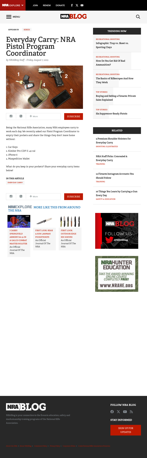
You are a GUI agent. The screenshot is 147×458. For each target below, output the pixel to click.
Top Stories (101, 92)
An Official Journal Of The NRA (17, 250)
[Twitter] (77, 2)
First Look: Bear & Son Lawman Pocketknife (44, 233)
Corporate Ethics (69, 446)
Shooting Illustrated (107, 146)
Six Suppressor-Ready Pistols (111, 113)
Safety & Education (105, 199)
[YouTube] (82, 2)
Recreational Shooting (108, 39)
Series (27, 30)
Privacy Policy (55, 446)
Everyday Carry (15, 183)
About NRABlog (25, 446)
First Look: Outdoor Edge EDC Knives (68, 233)
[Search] (138, 17)
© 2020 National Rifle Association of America (94, 446)
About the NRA (11, 446)
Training (100, 164)
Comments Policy (40, 446)
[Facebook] (71, 2)
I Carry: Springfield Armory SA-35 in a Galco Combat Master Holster (18, 237)
